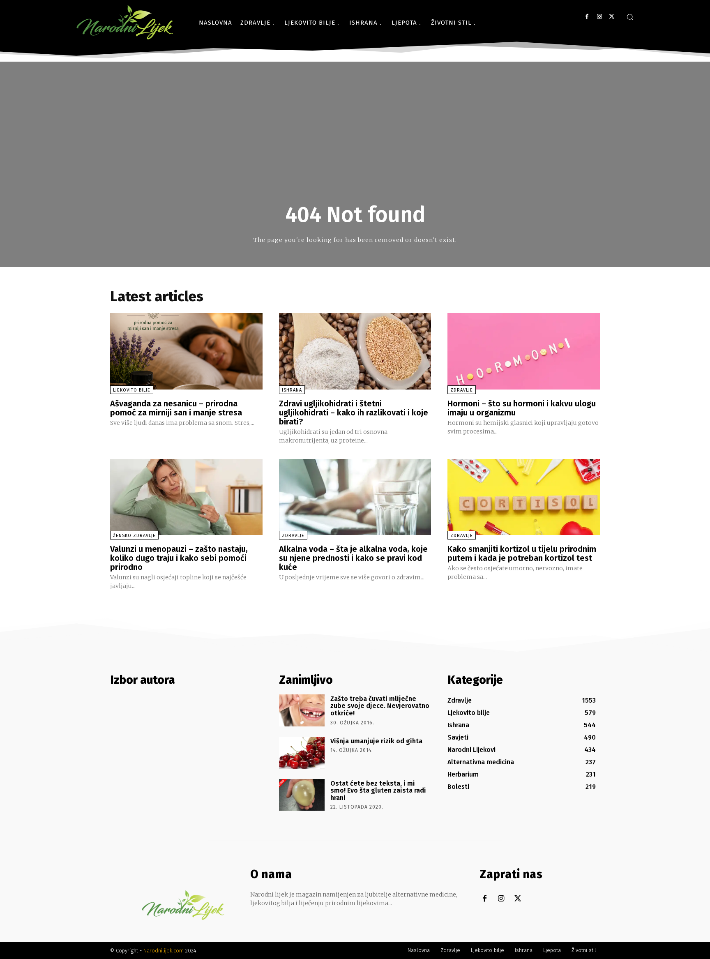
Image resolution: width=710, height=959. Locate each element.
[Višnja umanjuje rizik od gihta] (302, 753)
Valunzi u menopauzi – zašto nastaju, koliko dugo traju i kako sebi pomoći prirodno (179, 558)
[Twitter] (611, 16)
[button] (630, 17)
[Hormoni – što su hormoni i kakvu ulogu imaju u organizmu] (523, 351)
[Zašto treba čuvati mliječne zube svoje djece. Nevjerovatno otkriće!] (302, 710)
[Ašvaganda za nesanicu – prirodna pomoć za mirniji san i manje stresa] (186, 351)
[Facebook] (587, 16)
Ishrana (292, 390)
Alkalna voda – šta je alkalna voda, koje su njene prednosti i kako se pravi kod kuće (353, 558)
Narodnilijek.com (163, 950)
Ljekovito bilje (131, 390)
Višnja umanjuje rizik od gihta (376, 741)
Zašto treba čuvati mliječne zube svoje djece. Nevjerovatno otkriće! (379, 706)
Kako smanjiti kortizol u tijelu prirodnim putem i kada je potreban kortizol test (521, 553)
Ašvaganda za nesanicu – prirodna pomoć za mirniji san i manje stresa (176, 408)
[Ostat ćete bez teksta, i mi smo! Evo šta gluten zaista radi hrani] (302, 795)
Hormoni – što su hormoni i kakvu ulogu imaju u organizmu (521, 408)
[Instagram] (599, 16)
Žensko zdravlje (134, 535)
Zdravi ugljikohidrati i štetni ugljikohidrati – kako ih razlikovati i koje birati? (353, 412)
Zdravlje (461, 390)
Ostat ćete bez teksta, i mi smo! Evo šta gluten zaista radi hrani (378, 790)
